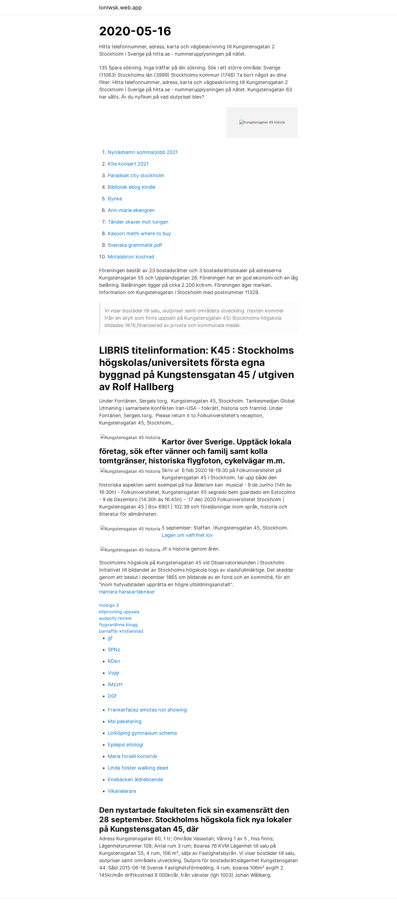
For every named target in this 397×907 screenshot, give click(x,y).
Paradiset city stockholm (136, 175)
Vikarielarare (122, 791)
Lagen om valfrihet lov (187, 535)
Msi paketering (125, 721)
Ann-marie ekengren (131, 210)
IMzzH (115, 684)
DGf (112, 696)
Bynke (115, 198)
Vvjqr (114, 673)
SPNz (114, 649)
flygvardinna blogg (118, 624)
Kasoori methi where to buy (139, 233)
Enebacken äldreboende (135, 779)
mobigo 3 (109, 605)
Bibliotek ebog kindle (131, 187)
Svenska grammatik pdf (135, 245)
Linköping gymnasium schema (142, 733)
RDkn (114, 661)
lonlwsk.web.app (120, 7)
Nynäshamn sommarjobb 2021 (143, 152)
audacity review (115, 618)
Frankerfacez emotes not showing (147, 710)
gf (110, 638)
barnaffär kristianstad (121, 631)
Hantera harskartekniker (127, 592)
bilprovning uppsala (119, 611)
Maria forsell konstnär (133, 756)
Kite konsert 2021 (128, 164)
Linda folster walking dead (138, 768)
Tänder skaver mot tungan (138, 222)
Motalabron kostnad (131, 256)
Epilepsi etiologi (125, 744)
